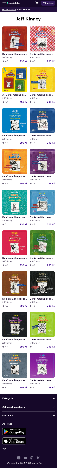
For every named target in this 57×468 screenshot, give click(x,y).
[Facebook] (19, 458)
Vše (4, 448)
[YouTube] (25, 458)
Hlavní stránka (9, 9)
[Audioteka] (13, 3)
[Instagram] (31, 458)
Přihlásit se (48, 3)
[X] (38, 458)
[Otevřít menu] (4, 3)
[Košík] (37, 3)
